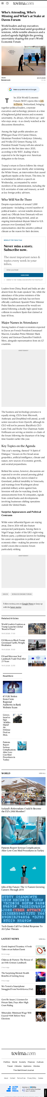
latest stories (15, 607)
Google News (28, 604)
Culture (40, 1062)
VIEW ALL (42, 773)
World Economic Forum (21, 594)
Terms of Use (21, 1078)
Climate (17, 1066)
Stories (36, 1066)
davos (5, 594)
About (6, 1078)
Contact (12, 1078)
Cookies (40, 1078)
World (3, 78)
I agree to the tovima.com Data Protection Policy (24, 280)
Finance (31, 1062)
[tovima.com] (23, 3)
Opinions (27, 1066)
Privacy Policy (31, 1078)
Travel (10, 1066)
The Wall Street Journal (23, 1070)
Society (22, 1062)
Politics (6, 1062)
